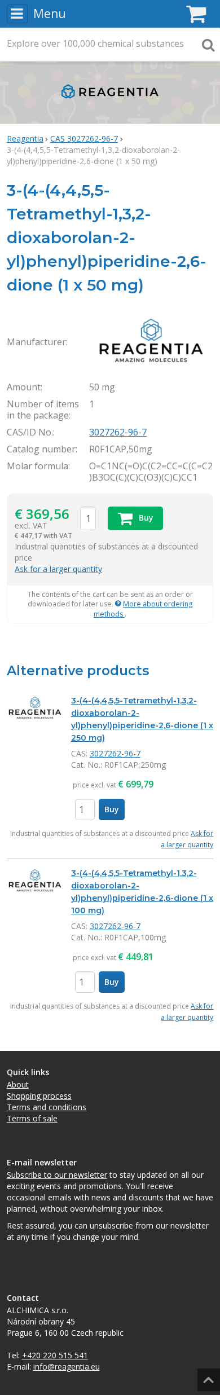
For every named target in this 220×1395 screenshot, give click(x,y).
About (18, 1084)
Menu (49, 13)
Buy (111, 809)
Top (207, 1376)
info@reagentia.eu (66, 1366)
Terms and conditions (46, 1107)
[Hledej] (208, 44)
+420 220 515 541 (55, 1355)
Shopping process (39, 1095)
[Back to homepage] (110, 101)
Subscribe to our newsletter (57, 1174)
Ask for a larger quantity (58, 569)
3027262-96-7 (118, 432)
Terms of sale (32, 1118)
